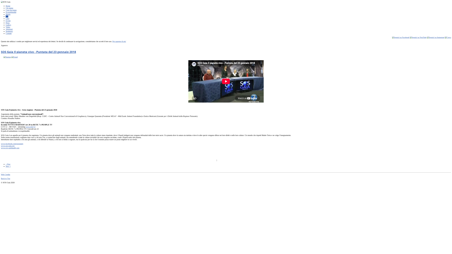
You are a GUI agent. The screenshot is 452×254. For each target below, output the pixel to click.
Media (8, 14)
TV (7, 17)
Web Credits (5, 175)
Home (8, 6)
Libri (7, 19)
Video (8, 27)
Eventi (8, 21)
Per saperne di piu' (119, 41)
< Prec (8, 164)
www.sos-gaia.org (7, 146)
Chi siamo (9, 8)
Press (8, 23)
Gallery (8, 25)
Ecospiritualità (11, 12)
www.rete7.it (30, 127)
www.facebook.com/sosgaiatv (12, 144)
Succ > (8, 166)
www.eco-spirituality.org (10, 148)
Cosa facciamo (11, 10)
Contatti (9, 33)
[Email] (14, 57)
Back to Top (5, 179)
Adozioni (9, 29)
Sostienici (9, 31)
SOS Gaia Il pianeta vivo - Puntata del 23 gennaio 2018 (38, 52)
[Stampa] (7, 57)
